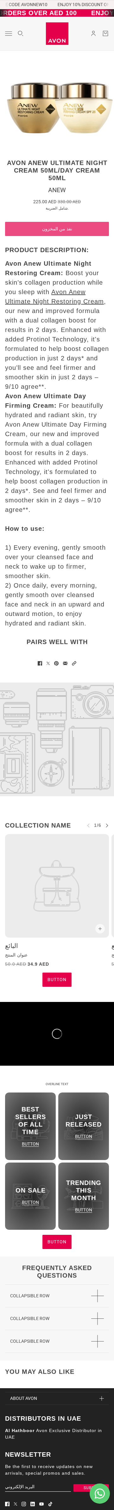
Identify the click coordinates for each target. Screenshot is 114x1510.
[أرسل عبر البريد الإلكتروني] (65, 663)
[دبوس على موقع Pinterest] (56, 663)
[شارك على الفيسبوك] (39, 663)
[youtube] (41, 1504)
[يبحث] (20, 33)
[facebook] (7, 1504)
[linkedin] (32, 1504)
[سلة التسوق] (105, 33)
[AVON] (57, 33)
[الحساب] (93, 33)
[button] (74, 663)
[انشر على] (48, 663)
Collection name (38, 825)
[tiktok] (50, 1504)
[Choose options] (100, 929)
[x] (15, 1504)
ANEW (57, 190)
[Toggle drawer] (8, 34)
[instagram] (23, 1504)
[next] (107, 825)
